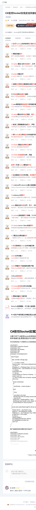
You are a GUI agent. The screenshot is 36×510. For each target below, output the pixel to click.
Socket (8, 17)
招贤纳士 (32, 502)
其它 (21, 7)
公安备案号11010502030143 (17, 504)
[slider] (14, 481)
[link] (7, 7)
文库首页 (7, 7)
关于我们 (26, 502)
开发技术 (15, 7)
